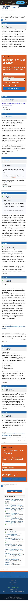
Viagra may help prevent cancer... (17, 508)
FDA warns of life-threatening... (17, 516)
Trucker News (13, 582)
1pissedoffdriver (10, 99)
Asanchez (13, 539)
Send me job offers (14, 88)
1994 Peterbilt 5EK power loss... (17, 538)
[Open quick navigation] (25, 14)
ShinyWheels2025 (8, 558)
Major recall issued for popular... (17, 510)
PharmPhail (9, 116)
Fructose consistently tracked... (17, 499)
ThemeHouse (21, 598)
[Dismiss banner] (26, 2)
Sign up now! (14, 491)
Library (13, 585)
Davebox (12, 554)
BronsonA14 (7, 564)
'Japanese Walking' (15, 513)
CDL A (5, 85)
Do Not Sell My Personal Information (13, 591)
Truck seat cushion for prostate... (15, 502)
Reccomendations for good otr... (16, 553)
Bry (8, 560)
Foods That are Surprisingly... (16, 518)
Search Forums (5, 11)
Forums (14, 7)
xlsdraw (11, 525)
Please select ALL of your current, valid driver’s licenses (11, 83)
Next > (6, 19)
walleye (4, 109)
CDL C (17, 85)
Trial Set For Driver (13, 531)
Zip (3, 72)
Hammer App (13, 589)
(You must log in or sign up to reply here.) (9, 484)
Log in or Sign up (22, 5)
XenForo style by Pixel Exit (14, 596)
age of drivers (14, 534)
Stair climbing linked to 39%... (16, 505)
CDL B (11, 85)
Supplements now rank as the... (17, 521)
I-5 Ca (10, 504)
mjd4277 (12, 532)
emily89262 (13, 535)
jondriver (8, 26)
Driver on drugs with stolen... (13, 559)
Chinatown (13, 500)
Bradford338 (7, 547)
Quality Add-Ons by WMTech (14, 597)
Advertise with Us (13, 587)
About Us (13, 580)
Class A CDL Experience (8, 77)
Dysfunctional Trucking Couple (16, 549)
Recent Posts (12, 11)
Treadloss (8, 280)
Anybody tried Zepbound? (15, 523)
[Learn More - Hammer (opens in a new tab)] (14, 2)
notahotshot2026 (8, 544)
